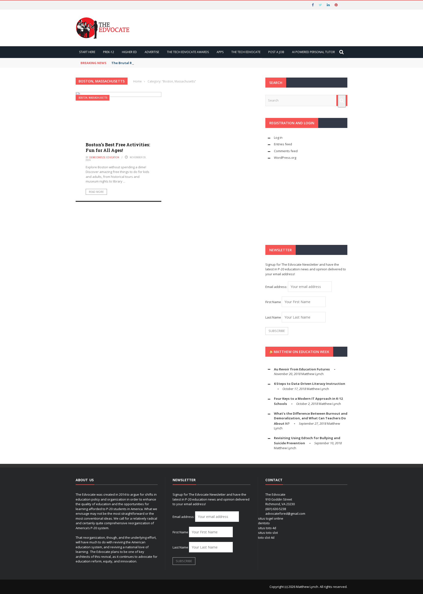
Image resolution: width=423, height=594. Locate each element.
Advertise (152, 52)
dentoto (264, 523)
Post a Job (276, 52)
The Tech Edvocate (245, 52)
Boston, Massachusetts (93, 97)
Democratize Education (104, 157)
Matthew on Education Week (301, 351)
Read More (96, 192)
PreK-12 (108, 52)
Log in (278, 137)
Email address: (276, 287)
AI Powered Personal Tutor (313, 52)
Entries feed (283, 144)
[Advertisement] (306, 202)
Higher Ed (129, 52)
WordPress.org (285, 157)
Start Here (87, 52)
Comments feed (286, 151)
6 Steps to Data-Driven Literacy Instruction (309, 383)
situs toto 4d (267, 528)
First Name (273, 302)
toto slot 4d (266, 537)
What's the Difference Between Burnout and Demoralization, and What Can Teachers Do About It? (310, 418)
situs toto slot (268, 532)
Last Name (273, 317)
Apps (220, 52)
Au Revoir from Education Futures (302, 369)
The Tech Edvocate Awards (188, 52)
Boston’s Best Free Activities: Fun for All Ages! (118, 147)
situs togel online (270, 518)
